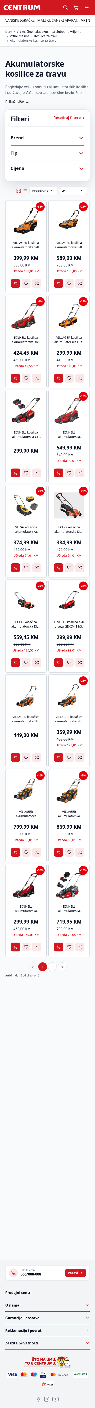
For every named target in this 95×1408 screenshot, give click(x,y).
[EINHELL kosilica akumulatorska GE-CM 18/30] (26, 410)
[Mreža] (18, 190)
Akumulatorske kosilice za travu (33, 40)
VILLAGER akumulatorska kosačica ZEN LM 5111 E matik (69, 818)
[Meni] (86, 7)
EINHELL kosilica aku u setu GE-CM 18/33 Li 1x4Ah (69, 626)
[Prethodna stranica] (32, 966)
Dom (8, 31)
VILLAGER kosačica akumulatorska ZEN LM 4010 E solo (69, 721)
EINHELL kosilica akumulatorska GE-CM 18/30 (26, 436)
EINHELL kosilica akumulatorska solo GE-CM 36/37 (26, 341)
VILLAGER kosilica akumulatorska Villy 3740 (26, 247)
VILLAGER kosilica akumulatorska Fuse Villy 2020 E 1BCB (69, 341)
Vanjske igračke (20, 20)
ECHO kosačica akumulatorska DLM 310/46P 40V (26, 626)
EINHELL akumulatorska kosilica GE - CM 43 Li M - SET (69, 913)
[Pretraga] (65, 7)
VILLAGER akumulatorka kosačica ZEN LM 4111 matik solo (26, 818)
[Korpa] (76, 7)
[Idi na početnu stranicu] (22, 7)
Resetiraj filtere (68, 117)
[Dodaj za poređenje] (36, 283)
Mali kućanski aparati (57, 20)
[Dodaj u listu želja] (26, 283)
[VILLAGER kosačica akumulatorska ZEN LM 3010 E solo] (26, 695)
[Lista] (25, 190)
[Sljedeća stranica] (62, 966)
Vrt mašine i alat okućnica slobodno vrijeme (49, 31)
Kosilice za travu (46, 36)
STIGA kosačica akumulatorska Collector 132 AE (26, 531)
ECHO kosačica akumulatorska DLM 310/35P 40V (69, 531)
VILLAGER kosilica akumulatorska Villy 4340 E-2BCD (69, 247)
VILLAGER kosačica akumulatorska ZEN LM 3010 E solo (26, 721)
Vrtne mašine (20, 36)
